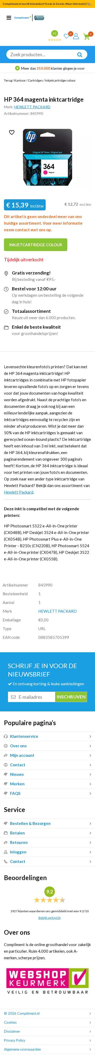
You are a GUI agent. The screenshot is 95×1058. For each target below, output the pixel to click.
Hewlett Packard (18, 492)
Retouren (19, 842)
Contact (17, 764)
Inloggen (18, 851)
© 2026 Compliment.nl (22, 1013)
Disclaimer (12, 1031)
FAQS (15, 793)
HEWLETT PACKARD (32, 107)
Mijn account (22, 755)
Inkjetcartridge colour (60, 80)
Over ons (18, 745)
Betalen (17, 832)
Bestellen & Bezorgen (30, 823)
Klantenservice (24, 736)
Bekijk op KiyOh (50, 918)
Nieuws (17, 774)
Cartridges (35, 80)
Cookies (10, 1022)
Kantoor (20, 80)
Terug (8, 80)
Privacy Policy (14, 1040)
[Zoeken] (77, 58)
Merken (17, 783)
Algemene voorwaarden (22, 1049)
